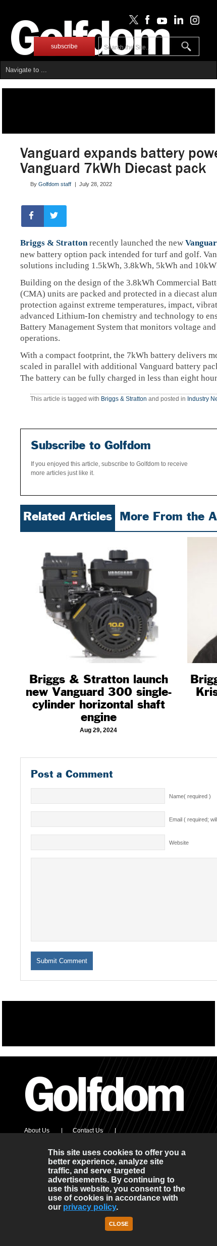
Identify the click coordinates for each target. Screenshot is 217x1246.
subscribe (64, 46)
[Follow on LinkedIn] (177, 22)
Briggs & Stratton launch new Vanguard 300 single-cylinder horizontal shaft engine (99, 698)
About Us (36, 1130)
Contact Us (88, 1130)
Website (179, 843)
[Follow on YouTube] (159, 22)
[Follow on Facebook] (145, 22)
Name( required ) (190, 796)
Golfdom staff (54, 184)
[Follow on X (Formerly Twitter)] (132, 22)
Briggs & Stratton (53, 243)
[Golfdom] (105, 1115)
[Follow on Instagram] (192, 22)
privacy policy (89, 1207)
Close (118, 1224)
